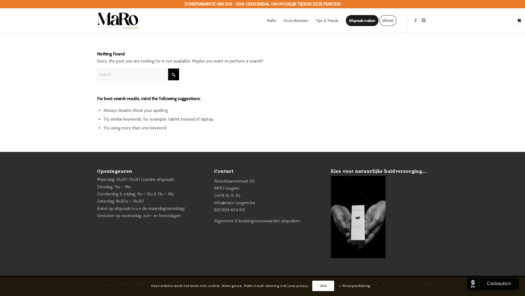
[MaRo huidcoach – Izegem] (118, 20)
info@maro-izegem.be (234, 202)
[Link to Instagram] (424, 20)
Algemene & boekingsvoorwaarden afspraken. (257, 220)
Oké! (323, 286)
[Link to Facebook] (416, 20)
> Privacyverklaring (354, 286)
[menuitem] (271, 20)
